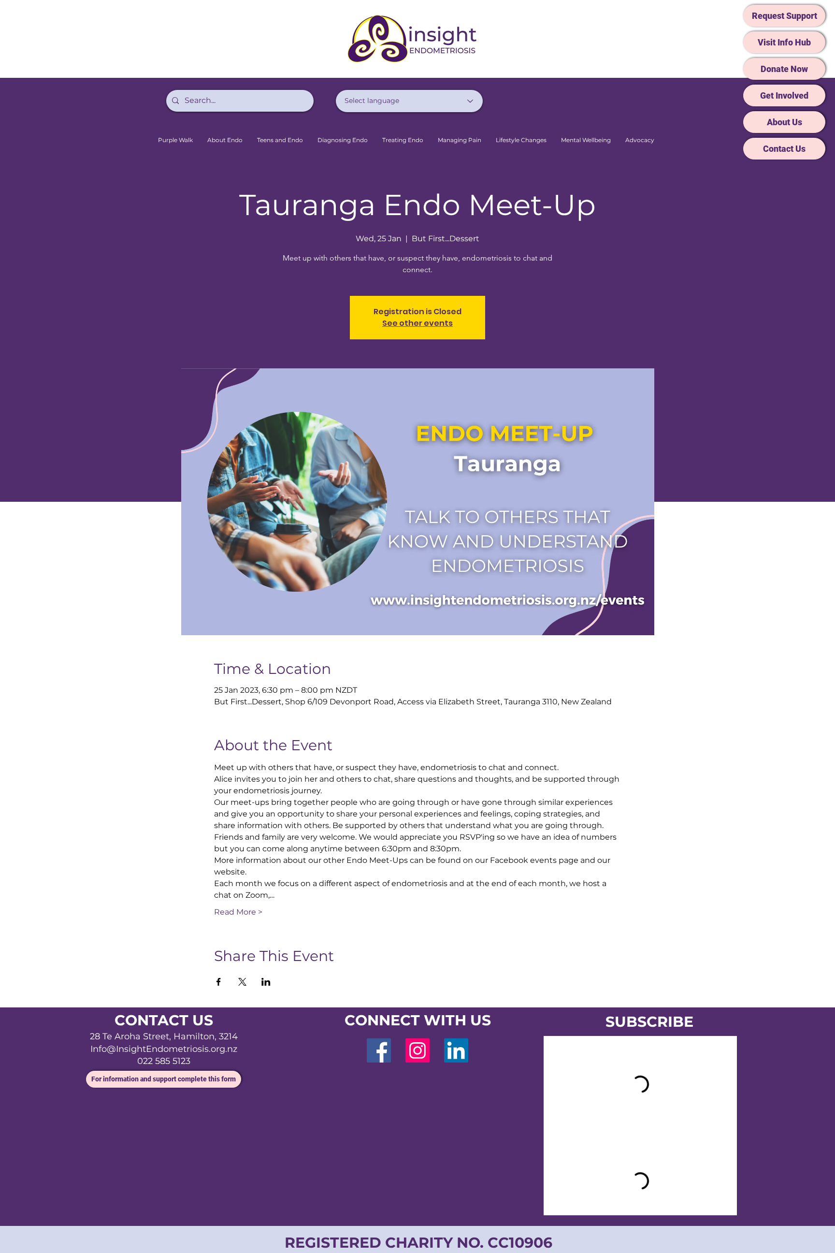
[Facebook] (379, 1050)
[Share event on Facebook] (218, 982)
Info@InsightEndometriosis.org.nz (163, 1049)
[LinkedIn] (456, 1050)
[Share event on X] (242, 982)
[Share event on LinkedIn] (266, 982)
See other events (417, 323)
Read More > (238, 912)
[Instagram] (417, 1050)
